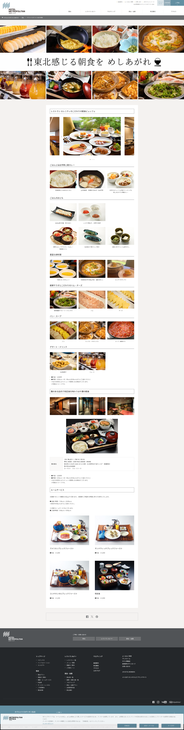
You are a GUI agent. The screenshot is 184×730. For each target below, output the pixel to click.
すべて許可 (171, 725)
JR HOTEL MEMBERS (128, 672)
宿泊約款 (40, 690)
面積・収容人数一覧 (73, 680)
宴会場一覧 (70, 677)
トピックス (41, 660)
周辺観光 (153, 11)
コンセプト (41, 665)
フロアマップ (71, 682)
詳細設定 (126, 725)
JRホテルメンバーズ (149, 2)
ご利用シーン (71, 668)
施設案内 (120, 2)
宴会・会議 (132, 11)
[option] (92, 136)
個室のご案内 (71, 665)
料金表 (40, 682)
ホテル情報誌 (126, 661)
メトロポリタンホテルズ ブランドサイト (134, 677)
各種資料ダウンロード (129, 664)
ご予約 (177, 3)
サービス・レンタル (44, 685)
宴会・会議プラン (72, 685)
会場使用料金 (71, 687)
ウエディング (111, 11)
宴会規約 (69, 690)
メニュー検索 (71, 663)
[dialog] (92, 722)
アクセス (173, 11)
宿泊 (69, 11)
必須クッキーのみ (149, 725)
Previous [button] (61, 136)
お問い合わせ (126, 666)
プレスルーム (126, 659)
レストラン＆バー (90, 11)
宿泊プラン (41, 675)
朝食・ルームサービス (44, 680)
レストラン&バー (71, 656)
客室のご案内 (42, 677)
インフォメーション (44, 663)
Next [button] (122, 136)
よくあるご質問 (129, 2)
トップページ (40, 656)
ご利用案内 (41, 687)
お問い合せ (138, 2)
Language (167, 2)
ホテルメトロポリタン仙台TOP (11, 17)
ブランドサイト (160, 2)
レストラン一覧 (71, 660)
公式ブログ (96, 671)
